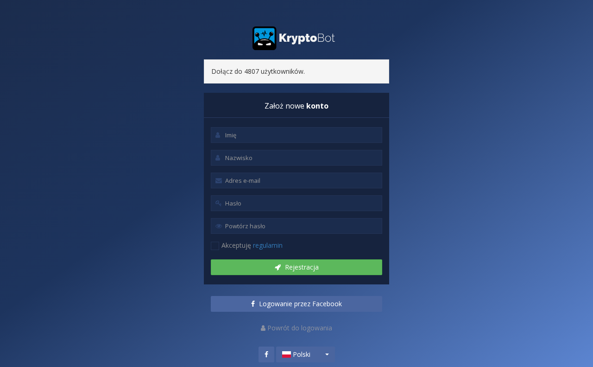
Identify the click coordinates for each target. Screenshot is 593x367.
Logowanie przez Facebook (299, 303)
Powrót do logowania (298, 327)
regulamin (268, 245)
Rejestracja (301, 267)
